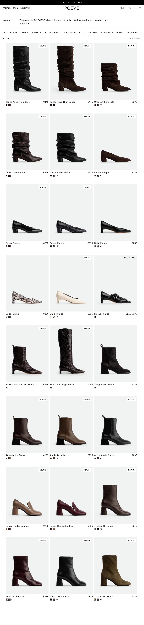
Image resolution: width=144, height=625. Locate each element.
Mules (119, 32)
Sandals (92, 32)
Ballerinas (70, 32)
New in (13, 32)
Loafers (25, 32)
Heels (82, 32)
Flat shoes (132, 32)
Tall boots (55, 32)
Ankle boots (39, 32)
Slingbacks (107, 32)
